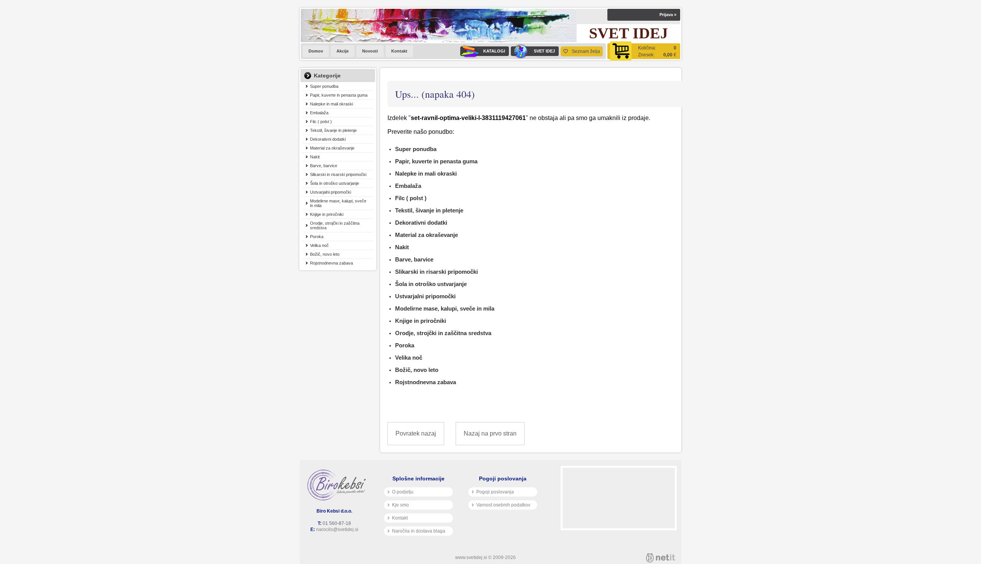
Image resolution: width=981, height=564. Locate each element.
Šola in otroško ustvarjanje (334, 183)
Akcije (342, 51)
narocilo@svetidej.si (337, 529)
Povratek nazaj (415, 433)
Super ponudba (324, 86)
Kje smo (400, 505)
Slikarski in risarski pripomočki (338, 174)
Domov (315, 51)
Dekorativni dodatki (328, 139)
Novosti (370, 51)
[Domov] (338, 485)
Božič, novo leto (325, 254)
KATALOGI (494, 51)
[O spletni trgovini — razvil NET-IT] (660, 557)
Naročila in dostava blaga (418, 531)
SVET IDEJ (544, 51)
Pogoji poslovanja (495, 492)
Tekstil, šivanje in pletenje (333, 130)
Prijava (667, 14)
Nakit (315, 157)
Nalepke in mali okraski (331, 104)
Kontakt (399, 51)
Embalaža (319, 112)
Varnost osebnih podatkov (503, 505)
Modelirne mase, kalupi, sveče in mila (338, 203)
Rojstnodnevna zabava (331, 263)
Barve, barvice (323, 165)
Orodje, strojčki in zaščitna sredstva (334, 225)
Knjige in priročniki (326, 214)
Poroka (316, 236)
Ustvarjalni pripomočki (330, 192)
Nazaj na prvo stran (490, 433)
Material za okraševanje (332, 148)
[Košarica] (643, 51)
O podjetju (402, 492)
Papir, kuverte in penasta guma (338, 95)
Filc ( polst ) (321, 121)
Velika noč (319, 245)
